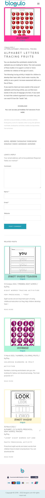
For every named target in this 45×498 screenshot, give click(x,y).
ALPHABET (15, 49)
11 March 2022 (9, 355)
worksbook (22, 144)
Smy (6, 286)
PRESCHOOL (24, 49)
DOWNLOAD (22, 106)
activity (6, 141)
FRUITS (35, 355)
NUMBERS (19, 355)
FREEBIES (21, 284)
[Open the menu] (38, 4)
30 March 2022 (9, 426)
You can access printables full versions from (22, 110)
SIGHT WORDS (31, 284)
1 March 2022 (9, 47)
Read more (8, 309)
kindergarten (32, 141)
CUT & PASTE (17, 429)
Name (6, 192)
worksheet (31, 144)
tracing (14, 144)
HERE (22, 112)
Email (6, 202)
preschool (8, 144)
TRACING (33, 49)
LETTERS (7, 49)
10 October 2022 (10, 284)
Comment (7, 166)
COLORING (28, 355)
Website (7, 213)
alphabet (13, 141)
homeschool (21, 141)
